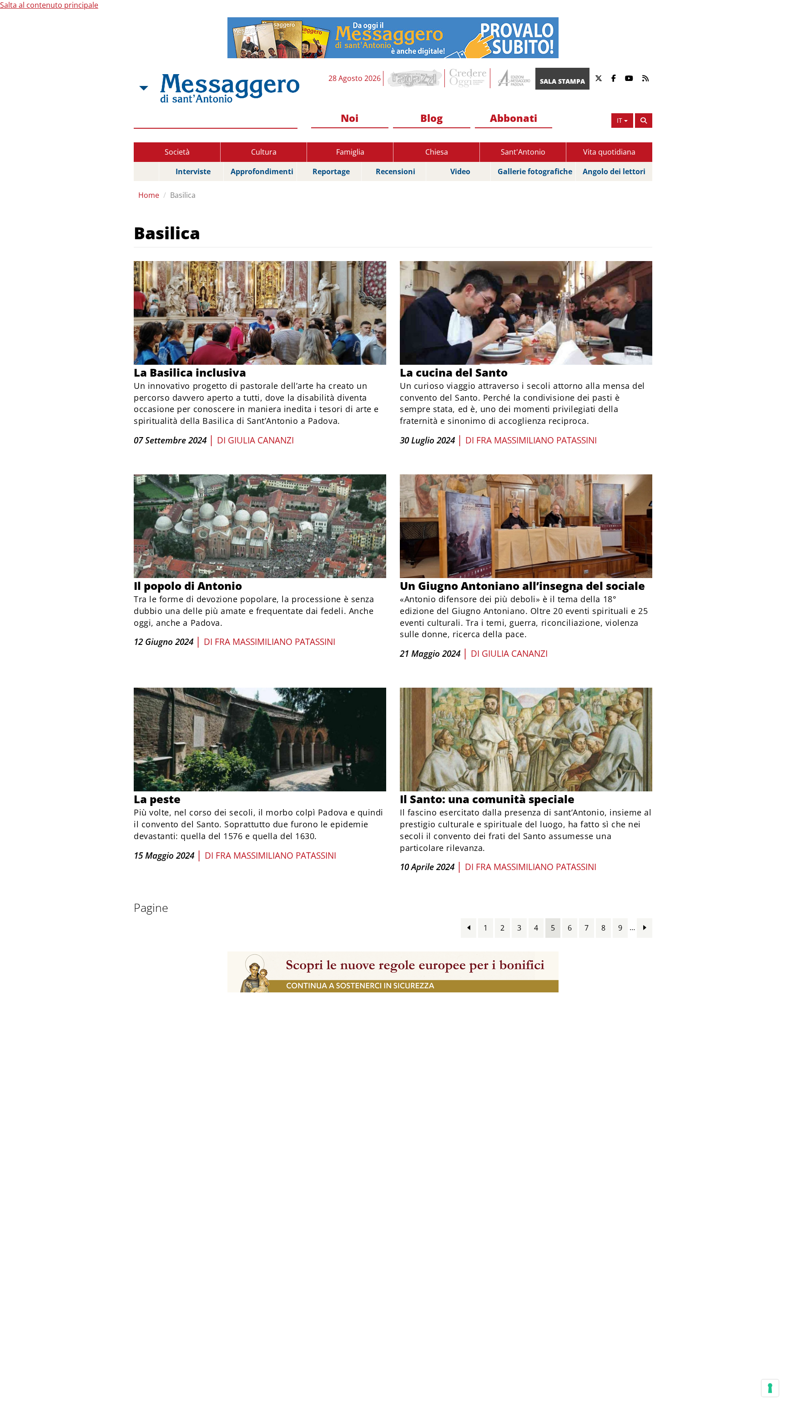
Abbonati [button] (513, 118)
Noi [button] (349, 118)
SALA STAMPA (562, 81)
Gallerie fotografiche (535, 171)
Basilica (183, 195)
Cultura (264, 152)
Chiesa (436, 152)
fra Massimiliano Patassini (536, 440)
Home (148, 195)
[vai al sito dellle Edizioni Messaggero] (513, 78)
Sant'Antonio (523, 152)
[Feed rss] (645, 78)
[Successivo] (644, 928)
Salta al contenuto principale (49, 5)
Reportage (331, 171)
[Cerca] (643, 120)
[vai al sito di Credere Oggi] (468, 78)
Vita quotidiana (609, 152)
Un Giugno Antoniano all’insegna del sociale (522, 585)
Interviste (193, 171)
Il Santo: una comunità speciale (487, 798)
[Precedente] (468, 928)
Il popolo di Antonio (188, 585)
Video (460, 171)
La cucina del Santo (454, 372)
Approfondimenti (262, 171)
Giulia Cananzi (261, 440)
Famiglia (350, 152)
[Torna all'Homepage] (229, 88)
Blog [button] (431, 118)
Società (177, 152)
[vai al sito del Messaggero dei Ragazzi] (415, 78)
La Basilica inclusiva (190, 372)
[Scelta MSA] (143, 88)
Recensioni (395, 171)
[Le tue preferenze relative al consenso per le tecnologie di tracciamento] (770, 1388)
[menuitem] (349, 118)
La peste (157, 798)
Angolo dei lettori (614, 171)
